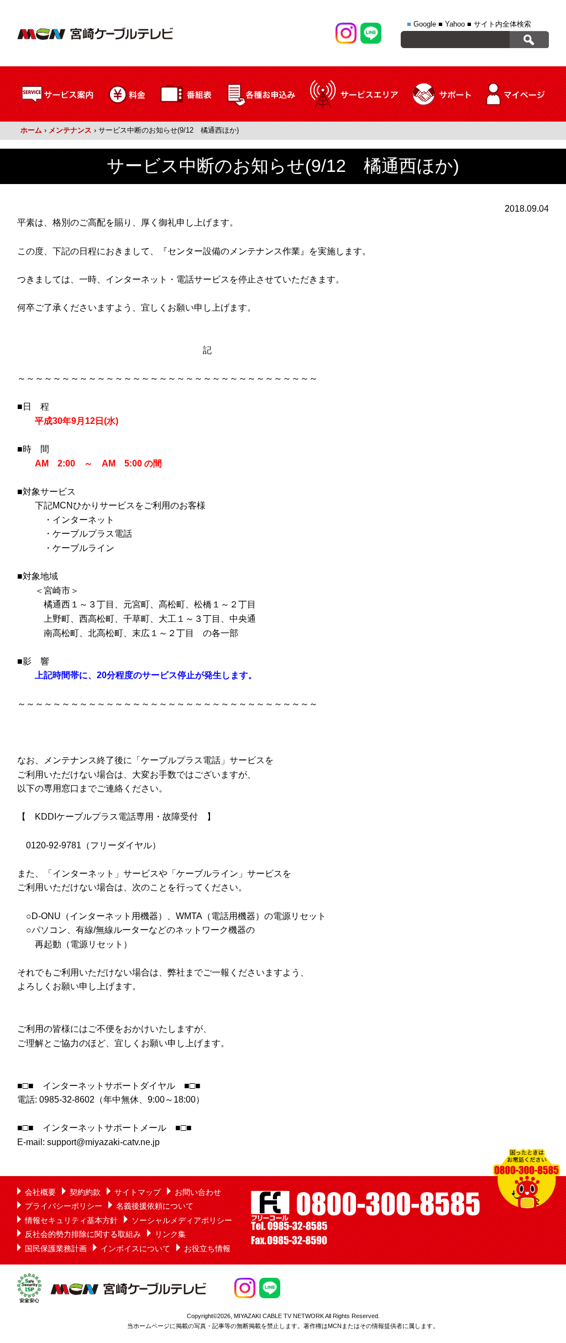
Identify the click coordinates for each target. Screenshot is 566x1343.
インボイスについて (135, 1248)
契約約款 (85, 1192)
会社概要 (40, 1192)
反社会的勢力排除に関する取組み (83, 1234)
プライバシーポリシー (63, 1206)
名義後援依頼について (154, 1206)
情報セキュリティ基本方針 (71, 1220)
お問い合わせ (198, 1192)
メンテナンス (70, 130)
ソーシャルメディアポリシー (182, 1220)
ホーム (31, 130)
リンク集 (170, 1234)
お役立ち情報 (207, 1248)
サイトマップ (137, 1192)
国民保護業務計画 (56, 1248)
